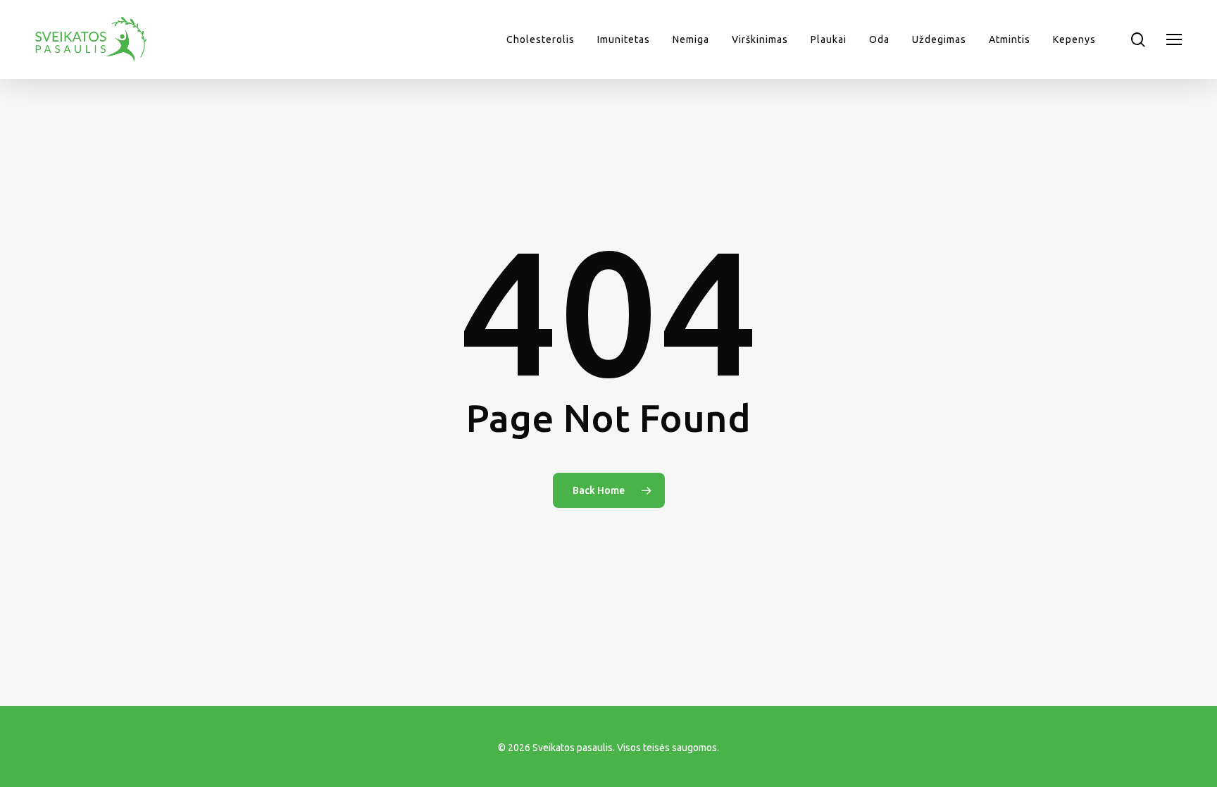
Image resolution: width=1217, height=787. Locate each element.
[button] (1174, 39)
